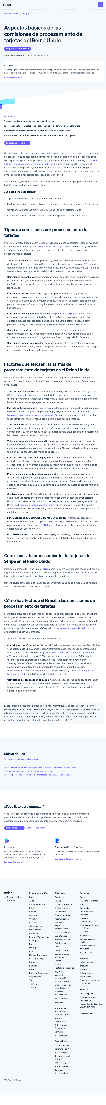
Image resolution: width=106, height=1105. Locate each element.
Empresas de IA (62, 950)
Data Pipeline (35, 929)
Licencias (84, 931)
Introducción (10, 116)
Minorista (59, 1002)
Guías (82, 897)
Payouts (33, 965)
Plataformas (60, 943)
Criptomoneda (35, 926)
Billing (31, 908)
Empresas (59, 897)
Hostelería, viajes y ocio (65, 967)
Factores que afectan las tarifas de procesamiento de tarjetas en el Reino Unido (42, 125)
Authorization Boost (38, 904)
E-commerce (60, 911)
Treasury (33, 987)
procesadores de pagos (50, 246)
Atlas (31, 900)
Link (31, 951)
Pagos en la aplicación (64, 932)
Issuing (32, 947)
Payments (34, 962)
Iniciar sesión (86, 1013)
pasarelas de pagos (66, 313)
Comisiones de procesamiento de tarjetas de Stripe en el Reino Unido (37, 130)
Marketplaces (61, 936)
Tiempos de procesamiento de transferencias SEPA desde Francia (39, 774)
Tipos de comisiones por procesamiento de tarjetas (29, 121)
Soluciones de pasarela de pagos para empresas (30, 771)
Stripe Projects (61, 1066)
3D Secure (48, 524)
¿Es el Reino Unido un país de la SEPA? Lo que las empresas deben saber (41, 767)
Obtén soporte (86, 993)
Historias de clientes (89, 900)
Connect (33, 922)
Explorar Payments (13, 862)
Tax (31, 980)
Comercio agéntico (63, 904)
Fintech (58, 960)
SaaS (57, 946)
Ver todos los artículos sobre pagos (21, 759)
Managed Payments (38, 955)
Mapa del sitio (86, 935)
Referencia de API (63, 1048)
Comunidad (85, 908)
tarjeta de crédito (26, 394)
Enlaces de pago (36, 958)
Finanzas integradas (64, 915)
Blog (82, 904)
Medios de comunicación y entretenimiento (62, 978)
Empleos (84, 969)
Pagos (26, 13)
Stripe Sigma (35, 976)
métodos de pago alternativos (72, 628)
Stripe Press (85, 976)
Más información (12, 77)
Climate (32, 918)
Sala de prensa (86, 973)
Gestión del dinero (63, 939)
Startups (59, 900)
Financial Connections (39, 937)
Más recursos (11, 13)
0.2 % (86, 263)
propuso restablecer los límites (38, 504)
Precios (32, 897)
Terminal (33, 983)
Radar (32, 969)
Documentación (62, 1045)
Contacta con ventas (37, 827)
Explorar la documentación (68, 859)
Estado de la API (62, 1052)
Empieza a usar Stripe (16, 48)
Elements (33, 933)
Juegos (58, 964)
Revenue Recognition (38, 973)
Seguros (58, 971)
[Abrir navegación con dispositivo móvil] (100, 4)
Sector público (61, 998)
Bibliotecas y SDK (62, 1062)
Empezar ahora (13, 827)
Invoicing (33, 944)
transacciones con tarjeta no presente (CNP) (32, 415)
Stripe (45, 568)
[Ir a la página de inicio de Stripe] (7, 893)
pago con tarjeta (44, 153)
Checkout (33, 915)
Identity (32, 940)
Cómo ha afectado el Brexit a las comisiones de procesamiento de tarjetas (39, 135)
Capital (32, 911)
